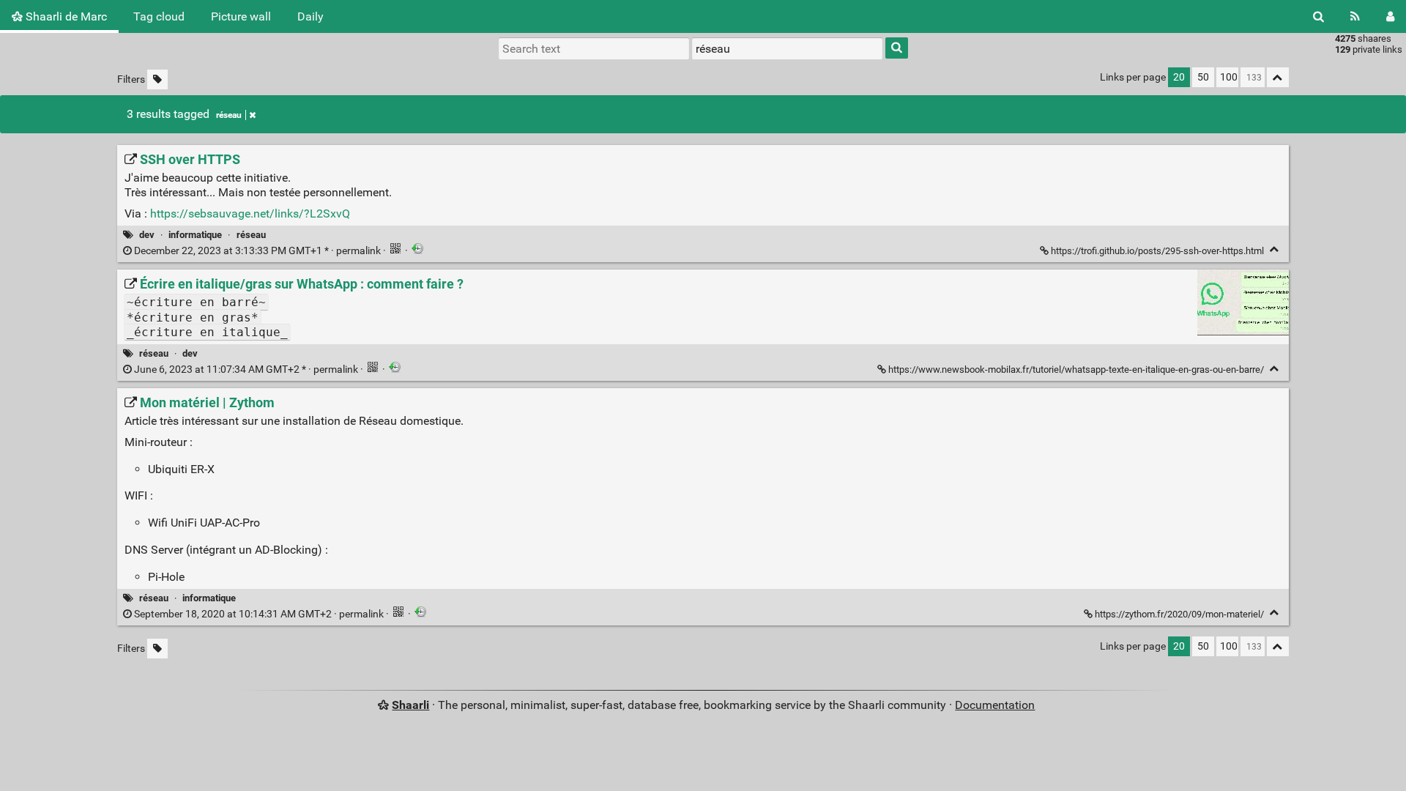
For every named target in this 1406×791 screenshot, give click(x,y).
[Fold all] (1278, 77)
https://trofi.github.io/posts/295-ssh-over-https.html (1157, 250)
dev (147, 234)
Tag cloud (159, 16)
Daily (310, 16)
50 (1203, 77)
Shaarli (410, 705)
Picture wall (241, 16)
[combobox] (787, 48)
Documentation (995, 705)
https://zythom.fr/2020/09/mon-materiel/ (1179, 614)
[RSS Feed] (1355, 16)
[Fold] (1274, 249)
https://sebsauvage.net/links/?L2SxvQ (250, 213)
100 (1229, 77)
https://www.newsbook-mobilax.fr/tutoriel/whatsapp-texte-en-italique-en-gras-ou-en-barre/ (1076, 369)
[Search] (1318, 16)
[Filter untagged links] (157, 79)
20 (1179, 77)
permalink (257, 251)
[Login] (1390, 16)
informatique (195, 234)
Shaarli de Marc (65, 16)
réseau (229, 115)
